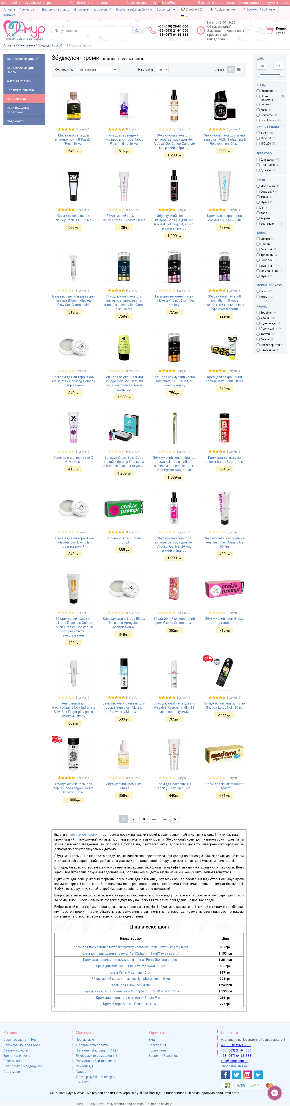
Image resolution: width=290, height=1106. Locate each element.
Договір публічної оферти (96, 1076)
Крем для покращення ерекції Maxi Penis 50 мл (224, 378)
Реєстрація (157, 1045)
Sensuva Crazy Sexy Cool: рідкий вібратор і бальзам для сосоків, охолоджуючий (123, 461)
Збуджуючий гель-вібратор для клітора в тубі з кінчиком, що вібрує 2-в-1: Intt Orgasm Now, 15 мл (174, 463)
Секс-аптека (12, 1060)
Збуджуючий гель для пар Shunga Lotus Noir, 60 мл (224, 705)
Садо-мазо (11, 1071)
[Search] (137, 30)
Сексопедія (165, 9)
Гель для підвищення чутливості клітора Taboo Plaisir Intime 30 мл (124, 139)
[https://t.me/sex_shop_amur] (258, 1074)
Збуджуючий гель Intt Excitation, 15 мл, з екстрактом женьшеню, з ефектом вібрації (224, 302)
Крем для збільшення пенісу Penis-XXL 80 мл (73, 217)
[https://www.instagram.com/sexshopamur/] (247, 1074)
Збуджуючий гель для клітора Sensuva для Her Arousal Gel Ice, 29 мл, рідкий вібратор (174, 544)
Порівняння (157, 1050)
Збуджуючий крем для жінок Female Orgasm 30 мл (123, 217)
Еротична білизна (16, 1055)
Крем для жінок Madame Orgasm (224, 785)
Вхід (152, 1039)
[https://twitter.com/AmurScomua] (236, 1074)
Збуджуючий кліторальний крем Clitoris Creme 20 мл (174, 620)
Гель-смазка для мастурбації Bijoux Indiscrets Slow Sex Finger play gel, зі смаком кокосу (73, 709)
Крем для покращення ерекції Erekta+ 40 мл (224, 217)
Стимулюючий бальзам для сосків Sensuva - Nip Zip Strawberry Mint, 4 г (123, 707)
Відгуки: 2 (233, 697)
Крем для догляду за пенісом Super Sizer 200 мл (224, 459)
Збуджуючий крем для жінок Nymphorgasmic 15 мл (130, 978)
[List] (239, 69)
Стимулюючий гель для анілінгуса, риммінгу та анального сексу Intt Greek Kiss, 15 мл (123, 302)
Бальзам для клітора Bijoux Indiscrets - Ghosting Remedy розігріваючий (73, 380)
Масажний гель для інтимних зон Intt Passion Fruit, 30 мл (73, 139)
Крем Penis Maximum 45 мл (131, 972)
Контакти (9, 15)
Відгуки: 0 (183, 129)
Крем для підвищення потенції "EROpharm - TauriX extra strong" (131, 953)
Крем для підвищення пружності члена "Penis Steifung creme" (130, 959)
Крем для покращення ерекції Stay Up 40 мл (174, 785)
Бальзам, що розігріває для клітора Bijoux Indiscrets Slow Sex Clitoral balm (73, 300)
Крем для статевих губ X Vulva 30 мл (73, 459)
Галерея (82, 1071)
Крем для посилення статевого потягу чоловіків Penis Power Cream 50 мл (131, 947)
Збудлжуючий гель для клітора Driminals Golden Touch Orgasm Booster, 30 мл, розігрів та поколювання (73, 626)
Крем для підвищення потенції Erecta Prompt (130, 997)
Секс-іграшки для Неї (19, 1039)
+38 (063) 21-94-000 (236, 1050)
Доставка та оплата (55, 9)
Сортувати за (64, 69)
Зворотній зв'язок (235, 1066)
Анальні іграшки (15, 1050)
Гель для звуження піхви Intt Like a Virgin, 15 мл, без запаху (174, 300)
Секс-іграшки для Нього (21, 1045)
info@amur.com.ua (235, 1060)
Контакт (82, 1082)
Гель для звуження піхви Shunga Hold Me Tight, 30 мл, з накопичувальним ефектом (124, 383)
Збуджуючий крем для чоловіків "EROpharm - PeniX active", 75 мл (130, 991)
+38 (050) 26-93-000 (236, 1045)
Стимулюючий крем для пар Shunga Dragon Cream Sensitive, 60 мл (73, 787)
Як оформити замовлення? (93, 9)
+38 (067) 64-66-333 (236, 1055)
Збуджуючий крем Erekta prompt (224, 620)
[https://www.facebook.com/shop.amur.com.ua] (225, 1074)
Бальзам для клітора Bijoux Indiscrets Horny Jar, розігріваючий (124, 622)
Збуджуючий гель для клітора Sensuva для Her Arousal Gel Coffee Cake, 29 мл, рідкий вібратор (174, 141)
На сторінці (146, 69)
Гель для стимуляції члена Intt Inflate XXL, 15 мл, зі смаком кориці (174, 380)
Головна (9, 9)
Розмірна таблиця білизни (134, 9)
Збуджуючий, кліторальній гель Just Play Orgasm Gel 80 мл (224, 542)
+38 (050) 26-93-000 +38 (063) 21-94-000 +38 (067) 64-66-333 (173, 30)
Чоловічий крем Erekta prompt (124, 540)
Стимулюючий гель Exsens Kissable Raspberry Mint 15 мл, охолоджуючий (174, 707)
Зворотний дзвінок (163, 1055)
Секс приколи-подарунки (22, 1066)
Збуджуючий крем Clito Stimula (124, 785)
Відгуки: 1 (82, 129)
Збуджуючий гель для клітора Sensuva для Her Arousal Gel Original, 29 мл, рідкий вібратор (174, 221)
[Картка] (231, 69)
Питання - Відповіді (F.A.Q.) (97, 1050)
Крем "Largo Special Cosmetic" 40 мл (130, 1003)
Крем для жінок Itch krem (130, 985)
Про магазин (28, 9)
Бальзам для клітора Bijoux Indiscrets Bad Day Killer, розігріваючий (73, 542)
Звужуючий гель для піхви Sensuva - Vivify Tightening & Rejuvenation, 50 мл (224, 139)
